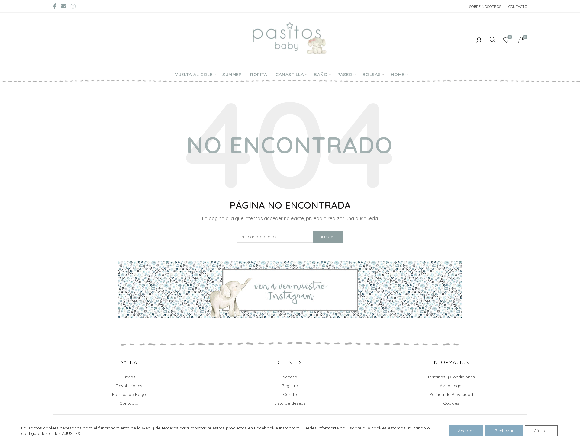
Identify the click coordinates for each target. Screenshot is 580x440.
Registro (290, 385)
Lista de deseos (290, 403)
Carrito (290, 394)
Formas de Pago (129, 394)
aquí (344, 428)
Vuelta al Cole (193, 74)
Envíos (129, 377)
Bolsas (371, 74)
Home (397, 74)
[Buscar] (493, 39)
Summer (232, 74)
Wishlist (510, 37)
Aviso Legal (451, 385)
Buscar (328, 236)
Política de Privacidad (451, 394)
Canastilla (290, 74)
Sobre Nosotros (485, 6)
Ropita (258, 74)
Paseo (345, 74)
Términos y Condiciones (451, 377)
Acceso (289, 377)
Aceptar (466, 430)
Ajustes (541, 430)
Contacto (517, 6)
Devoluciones (129, 385)
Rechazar (504, 430)
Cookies (451, 403)
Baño (320, 74)
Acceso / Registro (479, 39)
